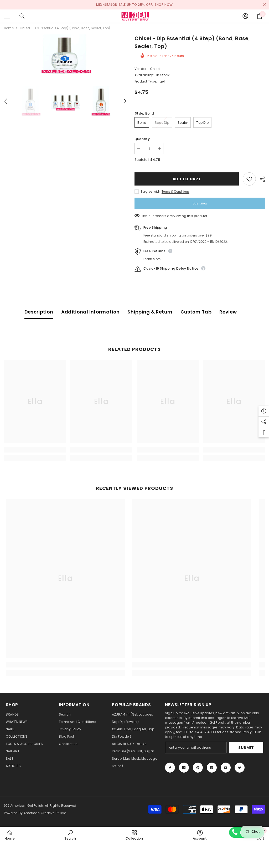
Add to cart (187, 179)
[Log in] (245, 16)
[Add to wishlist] (249, 179)
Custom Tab (196, 312)
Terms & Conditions (175, 191)
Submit (246, 747)
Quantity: (142, 139)
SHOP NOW (163, 4)
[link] (35, 450)
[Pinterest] (198, 768)
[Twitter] (240, 768)
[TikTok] (212, 768)
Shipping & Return (149, 312)
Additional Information (90, 312)
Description (38, 312)
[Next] (125, 101)
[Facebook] (170, 768)
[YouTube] (226, 768)
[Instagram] (184, 768)
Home (9, 28)
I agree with (150, 191)
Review (228, 312)
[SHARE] (260, 179)
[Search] (22, 16)
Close (264, 5)
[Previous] (5, 101)
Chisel (155, 68)
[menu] (7, 16)
